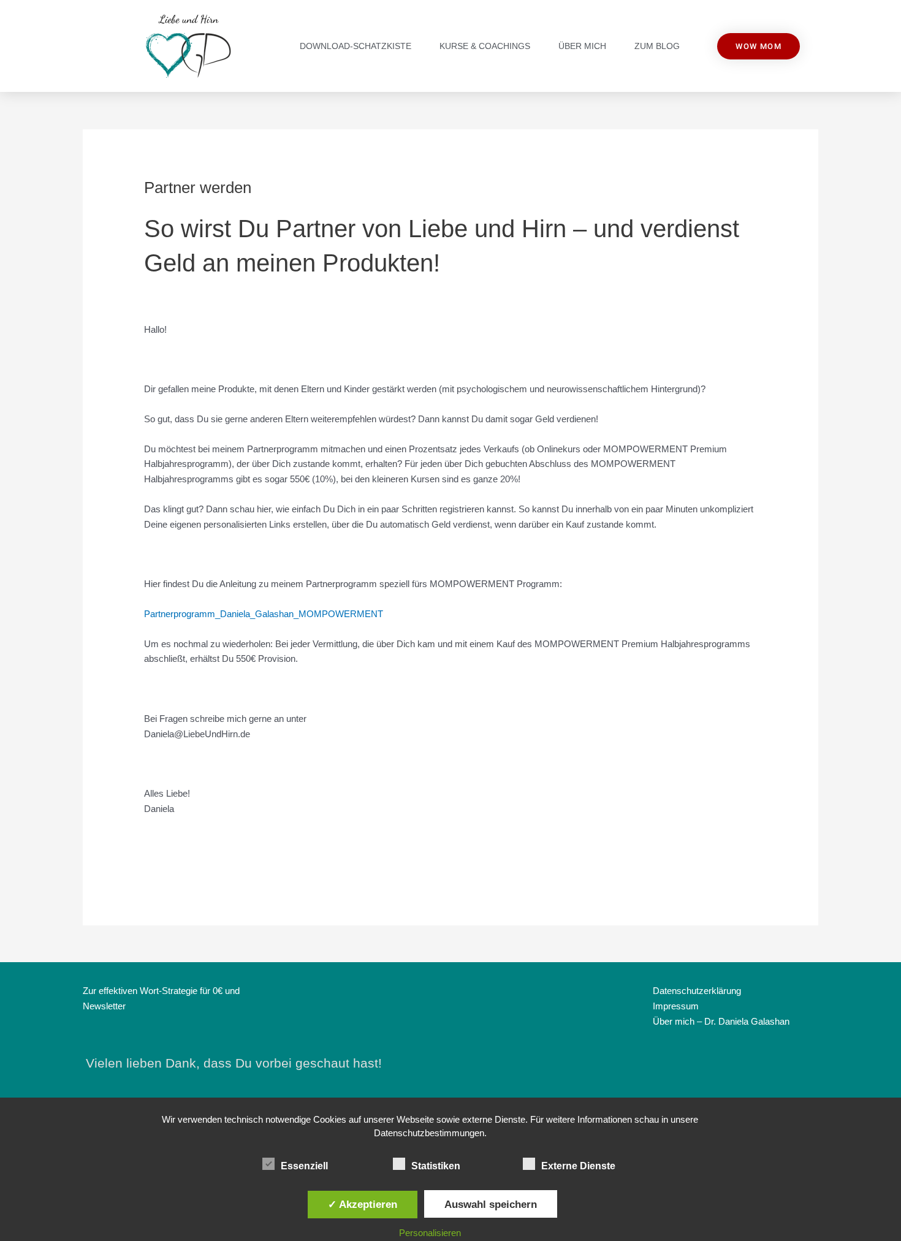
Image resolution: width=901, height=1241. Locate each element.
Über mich (582, 46)
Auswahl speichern (490, 1204)
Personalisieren (430, 1233)
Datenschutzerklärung (697, 990)
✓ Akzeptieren (362, 1204)
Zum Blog (657, 46)
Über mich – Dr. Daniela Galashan (721, 1021)
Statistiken (435, 1166)
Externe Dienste (578, 1166)
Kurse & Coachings (484, 46)
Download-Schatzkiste (355, 46)
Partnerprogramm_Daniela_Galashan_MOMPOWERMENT (263, 614)
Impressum (676, 1006)
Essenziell (304, 1166)
